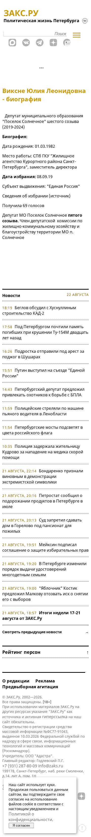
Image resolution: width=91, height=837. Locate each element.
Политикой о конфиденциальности (30, 816)
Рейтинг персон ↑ (45, 652)
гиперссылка (54, 716)
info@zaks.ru (50, 766)
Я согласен (21, 825)
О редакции (15, 681)
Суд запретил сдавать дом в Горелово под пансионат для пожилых (42, 525)
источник (59, 196)
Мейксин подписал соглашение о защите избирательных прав (45, 547)
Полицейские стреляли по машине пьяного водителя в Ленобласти (43, 411)
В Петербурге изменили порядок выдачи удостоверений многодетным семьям (44, 569)
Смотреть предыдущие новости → (45, 631)
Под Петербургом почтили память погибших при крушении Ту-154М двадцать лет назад (45, 332)
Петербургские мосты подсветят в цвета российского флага (42, 430)
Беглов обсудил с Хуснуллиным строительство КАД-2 (39, 310)
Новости (11, 295)
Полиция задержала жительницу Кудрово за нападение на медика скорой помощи (42, 451)
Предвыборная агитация (30, 687)
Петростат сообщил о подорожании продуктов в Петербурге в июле (42, 501)
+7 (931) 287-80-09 (19, 766)
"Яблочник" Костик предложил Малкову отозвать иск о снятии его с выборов (45, 593)
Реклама (45, 681)
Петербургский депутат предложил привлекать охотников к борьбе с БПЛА (43, 392)
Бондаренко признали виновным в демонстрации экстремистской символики (42, 476)
